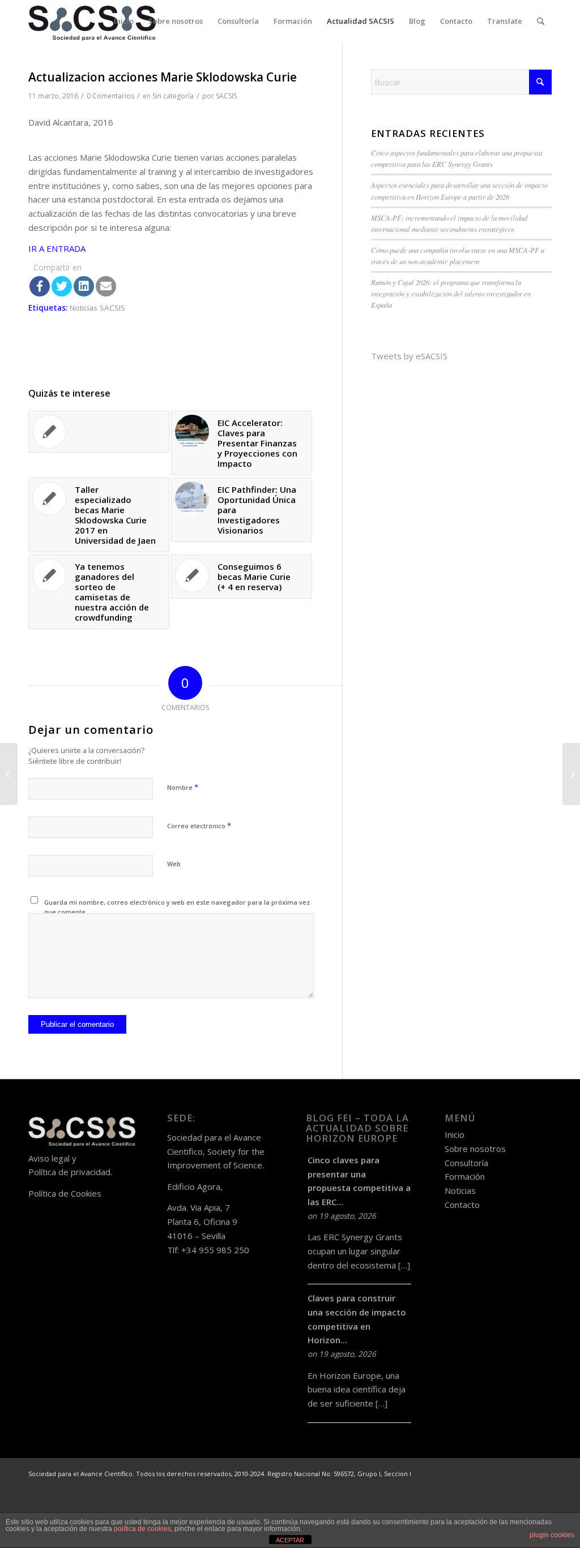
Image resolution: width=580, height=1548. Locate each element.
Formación (465, 1176)
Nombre (182, 787)
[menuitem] (123, 21)
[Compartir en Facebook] (39, 286)
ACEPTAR (290, 1540)
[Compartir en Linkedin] (84, 286)
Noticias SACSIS (97, 308)
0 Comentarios (110, 96)
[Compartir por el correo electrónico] (106, 286)
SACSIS (226, 96)
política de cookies (142, 1529)
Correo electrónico (199, 825)
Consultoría (466, 1162)
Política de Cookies (64, 1193)
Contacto (462, 1204)
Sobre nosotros (475, 1148)
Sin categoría (173, 96)
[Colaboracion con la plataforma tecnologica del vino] (9, 774)
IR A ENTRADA (57, 248)
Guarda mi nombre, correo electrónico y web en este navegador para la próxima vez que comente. (177, 907)
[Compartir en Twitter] (62, 286)
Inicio (454, 1134)
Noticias (460, 1190)
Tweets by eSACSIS (409, 356)
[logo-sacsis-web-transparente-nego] (92, 21)
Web (174, 863)
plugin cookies (552, 1535)
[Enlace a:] (98, 432)
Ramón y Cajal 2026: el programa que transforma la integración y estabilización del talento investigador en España (451, 293)
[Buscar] (541, 21)
